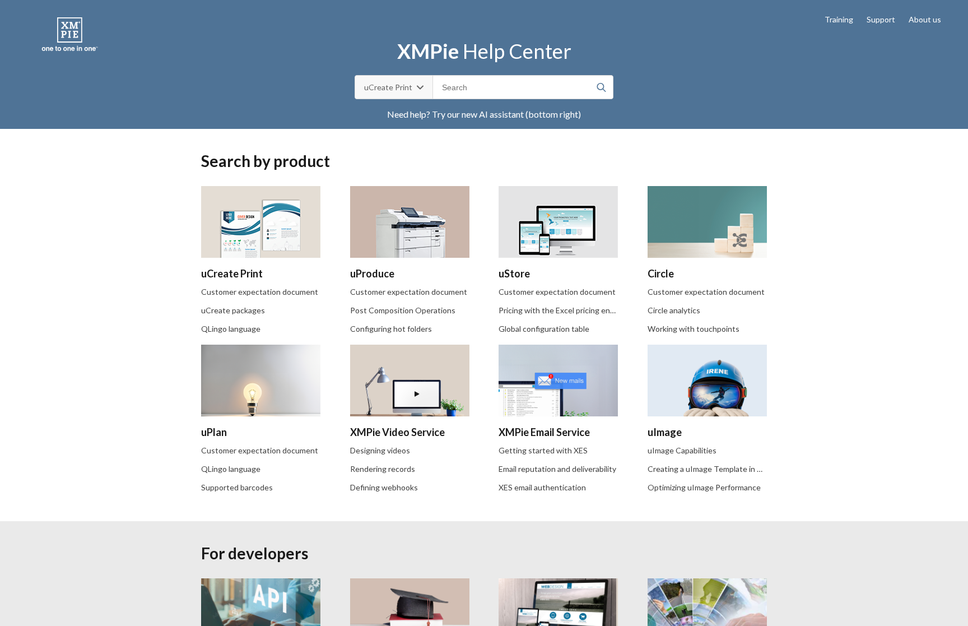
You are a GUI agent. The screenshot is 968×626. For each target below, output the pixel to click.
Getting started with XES (543, 450)
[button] (603, 87)
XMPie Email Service (544, 432)
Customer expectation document (259, 291)
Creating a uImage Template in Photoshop (722, 469)
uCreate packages (233, 310)
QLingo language (230, 328)
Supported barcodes (237, 487)
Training (839, 19)
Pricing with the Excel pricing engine (562, 310)
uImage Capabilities (682, 450)
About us (925, 19)
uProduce (372, 273)
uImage (665, 432)
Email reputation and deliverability (557, 469)
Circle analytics (674, 310)
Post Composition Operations (402, 310)
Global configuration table (544, 328)
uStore (514, 273)
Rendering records (382, 469)
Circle (661, 273)
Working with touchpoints (693, 328)
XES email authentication (542, 487)
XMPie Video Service (397, 432)
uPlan (214, 432)
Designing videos (380, 450)
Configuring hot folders (391, 328)
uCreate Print (232, 273)
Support (881, 19)
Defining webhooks (384, 487)
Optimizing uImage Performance (704, 487)
